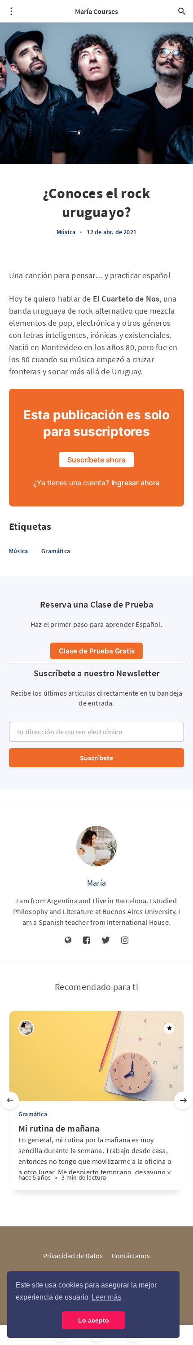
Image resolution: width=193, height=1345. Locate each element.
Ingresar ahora (135, 482)
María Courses (96, 11)
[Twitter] (105, 940)
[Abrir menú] (11, 11)
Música (66, 231)
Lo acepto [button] (93, 1320)
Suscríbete (97, 757)
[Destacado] (169, 1028)
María (96, 883)
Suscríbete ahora (96, 459)
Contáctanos (131, 1255)
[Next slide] (183, 1101)
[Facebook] (86, 940)
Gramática (55, 551)
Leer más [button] (106, 1297)
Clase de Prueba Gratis (97, 651)
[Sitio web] (68, 940)
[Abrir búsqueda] (182, 11)
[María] (96, 846)
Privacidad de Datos (73, 1255)
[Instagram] (124, 940)
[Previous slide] (10, 1101)
